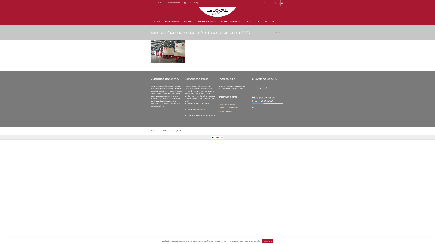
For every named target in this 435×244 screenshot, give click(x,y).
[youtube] (282, 3)
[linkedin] (278, 3)
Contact (248, 21)
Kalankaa (183, 131)
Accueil (157, 21)
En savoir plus (268, 241)
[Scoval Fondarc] (217, 12)
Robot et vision (172, 21)
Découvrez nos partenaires (261, 108)
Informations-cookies (227, 104)
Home (275, 32)
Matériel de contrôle (230, 21)
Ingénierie (188, 21)
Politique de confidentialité (229, 108)
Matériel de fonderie (207, 21)
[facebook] (275, 3)
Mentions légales (226, 111)
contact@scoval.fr (199, 110)
